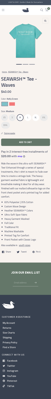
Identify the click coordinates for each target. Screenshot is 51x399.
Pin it (38, 252)
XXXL (5, 125)
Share (8, 252)
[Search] (41, 10)
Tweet (24, 252)
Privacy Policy (10, 342)
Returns (7, 328)
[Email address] (35, 282)
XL (36, 117)
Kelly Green (4, 104)
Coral (12, 104)
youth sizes (24, 245)
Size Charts (9, 333)
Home (4, 71)
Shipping (7, 337)
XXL (44, 117)
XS (4, 117)
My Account (9, 323)
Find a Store (9, 347)
